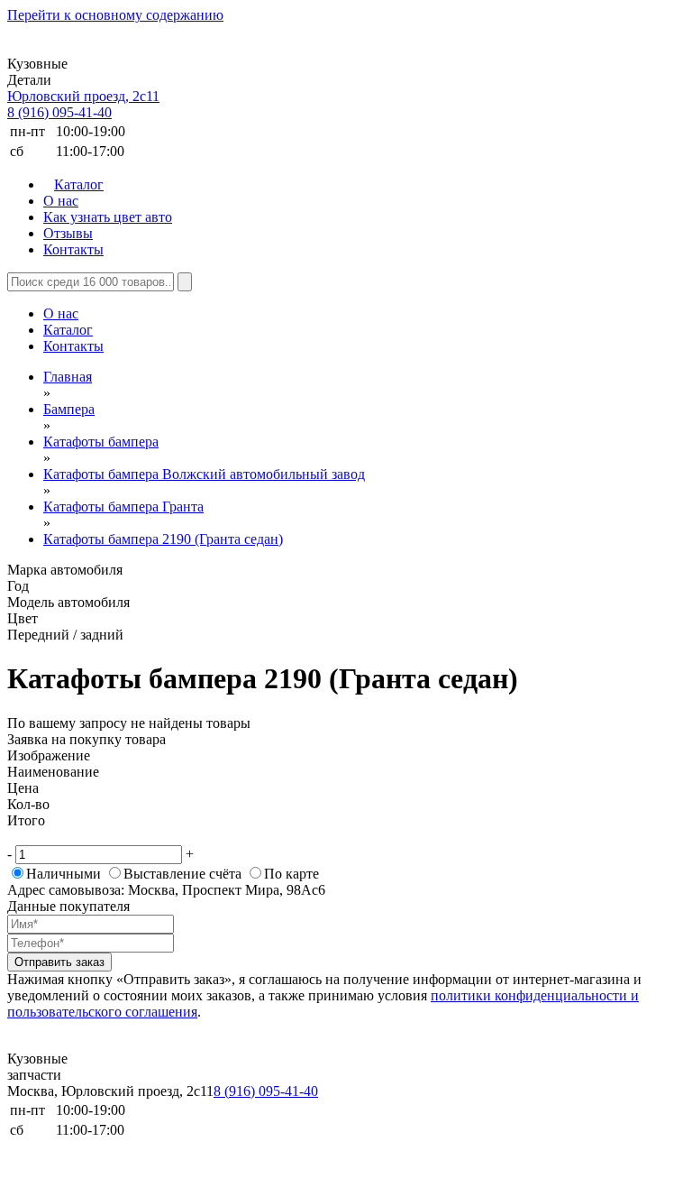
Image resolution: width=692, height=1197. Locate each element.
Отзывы (68, 233)
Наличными (63, 873)
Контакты (73, 249)
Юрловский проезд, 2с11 (83, 96)
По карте (291, 873)
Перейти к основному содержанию (115, 15)
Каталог (79, 184)
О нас (60, 200)
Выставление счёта (182, 873)
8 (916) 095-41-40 (59, 112)
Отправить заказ (59, 962)
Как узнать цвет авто (107, 217)
